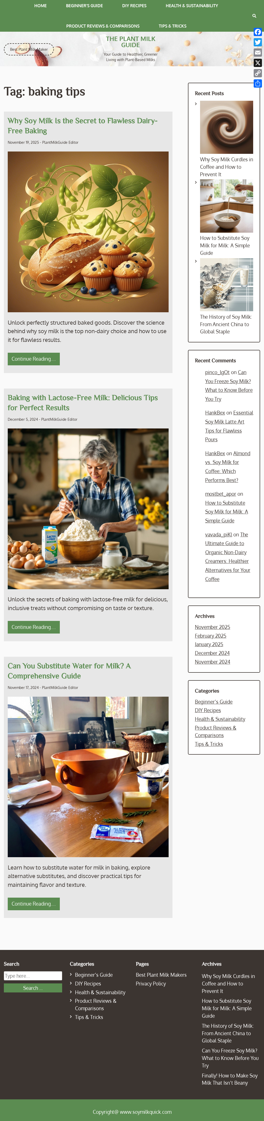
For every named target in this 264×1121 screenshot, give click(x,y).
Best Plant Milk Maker (29, 49)
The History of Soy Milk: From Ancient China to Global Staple (226, 324)
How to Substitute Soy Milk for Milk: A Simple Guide (225, 245)
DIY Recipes (134, 5)
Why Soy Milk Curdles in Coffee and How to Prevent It (226, 167)
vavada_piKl (218, 534)
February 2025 (210, 636)
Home (40, 5)
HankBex (215, 412)
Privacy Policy (151, 983)
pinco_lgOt (217, 372)
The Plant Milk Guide (130, 42)
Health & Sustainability (192, 5)
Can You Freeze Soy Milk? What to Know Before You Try (230, 1058)
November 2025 (212, 627)
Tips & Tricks (172, 26)
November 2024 (212, 662)
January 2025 (209, 644)
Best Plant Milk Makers (161, 975)
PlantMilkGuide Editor (60, 142)
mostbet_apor (220, 494)
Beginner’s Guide (84, 5)
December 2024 (212, 653)
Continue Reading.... (34, 359)
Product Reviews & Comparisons (102, 26)
